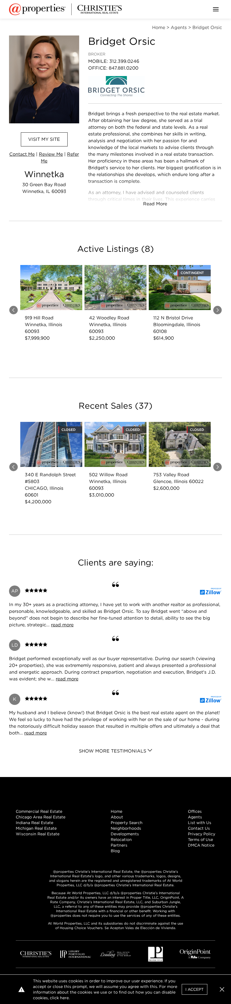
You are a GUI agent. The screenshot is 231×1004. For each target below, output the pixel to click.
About (117, 817)
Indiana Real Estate (34, 822)
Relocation (121, 839)
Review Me (51, 154)
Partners (119, 845)
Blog (115, 851)
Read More (155, 203)
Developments (125, 834)
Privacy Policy (201, 834)
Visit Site (44, 139)
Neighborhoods (126, 828)
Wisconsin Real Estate (37, 834)
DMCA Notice (201, 845)
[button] (222, 989)
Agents (195, 817)
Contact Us (199, 828)
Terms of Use (200, 839)
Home (116, 811)
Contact (22, 154)
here (64, 998)
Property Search (127, 822)
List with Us (199, 822)
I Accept (194, 989)
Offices (195, 811)
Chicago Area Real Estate (40, 817)
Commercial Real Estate (39, 811)
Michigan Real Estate (36, 828)
